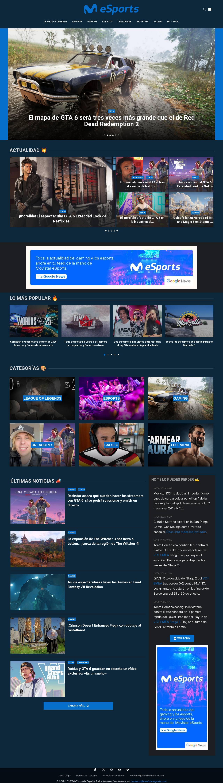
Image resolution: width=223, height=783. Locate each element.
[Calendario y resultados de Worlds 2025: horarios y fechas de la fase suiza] (34, 321)
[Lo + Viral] (180, 444)
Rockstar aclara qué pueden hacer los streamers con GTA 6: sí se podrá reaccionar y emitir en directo (105, 500)
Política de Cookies (86, 775)
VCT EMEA (161, 555)
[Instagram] (111, 769)
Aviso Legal (65, 775)
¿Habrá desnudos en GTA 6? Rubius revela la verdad (111, 124)
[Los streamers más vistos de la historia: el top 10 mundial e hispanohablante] (137, 321)
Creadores (124, 21)
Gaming (92, 21)
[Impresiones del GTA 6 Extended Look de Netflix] (195, 174)
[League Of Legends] (42, 398)
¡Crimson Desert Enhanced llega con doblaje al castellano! (104, 627)
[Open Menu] (209, 9)
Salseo (158, 21)
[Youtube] (119, 769)
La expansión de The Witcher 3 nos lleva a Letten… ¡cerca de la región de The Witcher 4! (103, 541)
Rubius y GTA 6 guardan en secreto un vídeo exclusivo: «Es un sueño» (102, 671)
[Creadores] (42, 444)
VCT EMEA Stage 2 (166, 622)
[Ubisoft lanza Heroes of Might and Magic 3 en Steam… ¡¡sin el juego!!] (195, 209)
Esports (77, 21)
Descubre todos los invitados (186, 532)
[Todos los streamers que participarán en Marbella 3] (189, 321)
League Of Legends (55, 21)
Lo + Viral (173, 21)
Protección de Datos (113, 775)
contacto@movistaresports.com (147, 775)
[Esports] (111, 398)
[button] (14, 84)
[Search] (204, 9)
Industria (142, 21)
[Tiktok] (95, 769)
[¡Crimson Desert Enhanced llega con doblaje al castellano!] (37, 636)
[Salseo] (111, 444)
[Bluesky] (127, 769)
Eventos (107, 21)
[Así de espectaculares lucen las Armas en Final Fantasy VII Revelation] (37, 592)
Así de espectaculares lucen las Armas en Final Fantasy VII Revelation (104, 584)
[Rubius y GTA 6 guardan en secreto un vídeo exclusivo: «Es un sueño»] (37, 679)
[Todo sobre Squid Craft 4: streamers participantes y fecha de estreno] (85, 321)
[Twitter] (103, 769)
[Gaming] (180, 398)
